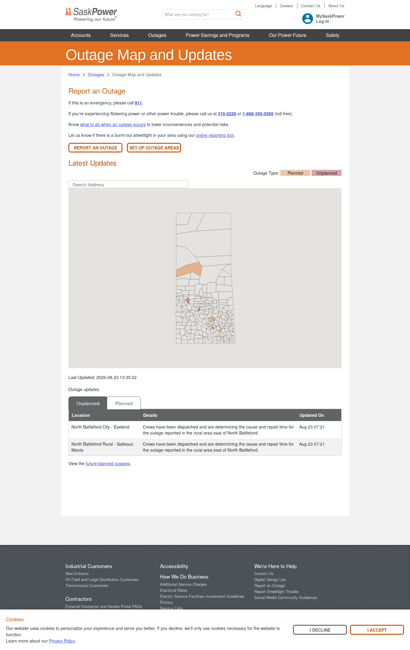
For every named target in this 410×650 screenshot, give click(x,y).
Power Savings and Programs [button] (217, 35)
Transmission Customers (87, 585)
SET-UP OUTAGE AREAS (154, 148)
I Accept (377, 630)
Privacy (166, 602)
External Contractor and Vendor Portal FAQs (103, 606)
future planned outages (108, 463)
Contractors (78, 598)
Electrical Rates (174, 590)
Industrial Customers (88, 566)
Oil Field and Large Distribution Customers (102, 579)
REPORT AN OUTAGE (95, 148)
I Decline (320, 630)
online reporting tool (215, 135)
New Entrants (77, 573)
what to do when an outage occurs (113, 124)
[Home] (91, 15)
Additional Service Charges (183, 584)
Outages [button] (157, 35)
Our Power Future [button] (287, 35)
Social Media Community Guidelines (285, 597)
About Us (336, 5)
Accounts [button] (81, 35)
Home (74, 74)
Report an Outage (269, 585)
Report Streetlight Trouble (276, 591)
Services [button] (119, 35)
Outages (96, 74)
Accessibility (174, 566)
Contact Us (311, 5)
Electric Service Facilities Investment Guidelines (202, 596)
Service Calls (171, 608)
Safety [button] (332, 35)
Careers (286, 5)
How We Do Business (184, 576)
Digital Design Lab (270, 579)
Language (263, 5)
